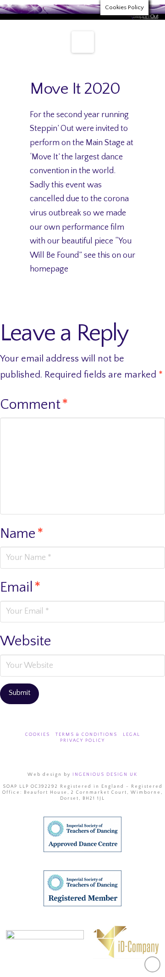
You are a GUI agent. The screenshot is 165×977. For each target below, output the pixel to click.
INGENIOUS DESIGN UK (105, 774)
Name (22, 534)
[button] (83, 42)
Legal (131, 734)
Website (25, 641)
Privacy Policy (82, 740)
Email (20, 587)
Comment (34, 404)
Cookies (37, 734)
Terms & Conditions (86, 734)
